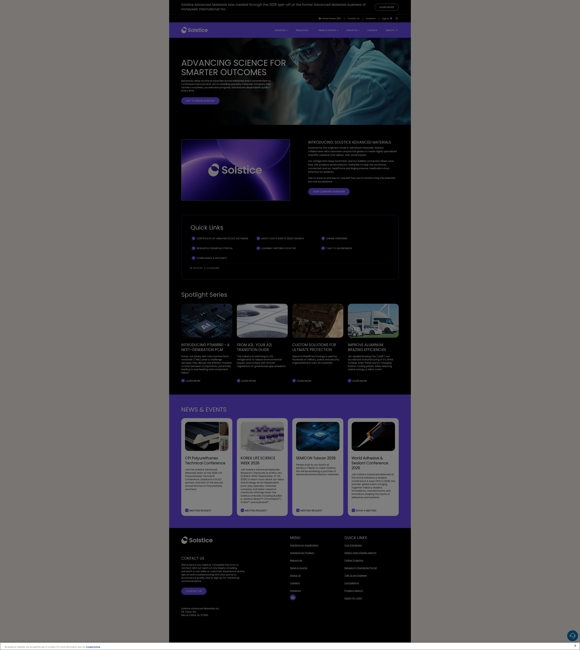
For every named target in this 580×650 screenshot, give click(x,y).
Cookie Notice (93, 646)
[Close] (575, 645)
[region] (290, 646)
